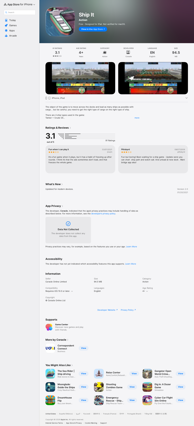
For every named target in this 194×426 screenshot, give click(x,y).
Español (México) (66, 414)
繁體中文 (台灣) (161, 414)
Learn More (131, 246)
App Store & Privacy (74, 423)
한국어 (122, 414)
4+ (143, 291)
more (137, 118)
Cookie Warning (91, 423)
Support (103, 423)
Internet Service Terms (54, 423)
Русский (86, 414)
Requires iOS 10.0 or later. (57, 291)
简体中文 (96, 414)
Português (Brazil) (134, 414)
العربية (78, 414)
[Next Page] (191, 78)
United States (50, 414)
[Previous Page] (42, 78)
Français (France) (109, 414)
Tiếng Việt (148, 414)
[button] (19, 20)
